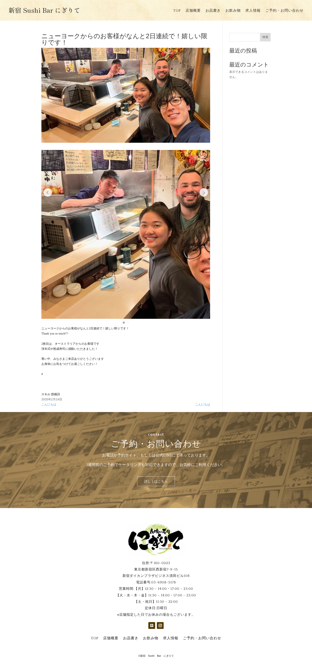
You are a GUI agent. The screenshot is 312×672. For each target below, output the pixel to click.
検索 (265, 37)
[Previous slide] (48, 192)
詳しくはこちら (156, 481)
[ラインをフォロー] (151, 625)
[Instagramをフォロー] (160, 625)
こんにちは (48, 404)
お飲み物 (233, 11)
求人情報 (253, 11)
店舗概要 (193, 11)
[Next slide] (204, 192)
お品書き (213, 11)
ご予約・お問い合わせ (284, 11)
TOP (177, 11)
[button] (124, 323)
